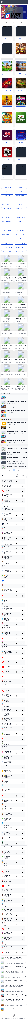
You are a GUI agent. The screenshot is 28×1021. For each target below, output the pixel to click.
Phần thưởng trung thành (21, 238)
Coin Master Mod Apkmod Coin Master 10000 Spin (16, 428)
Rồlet (7, 191)
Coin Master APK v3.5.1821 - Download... (7, 614)
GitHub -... (7, 523)
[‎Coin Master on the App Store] (3, 458)
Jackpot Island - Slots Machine (21, 177)
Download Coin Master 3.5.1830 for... (7, 548)
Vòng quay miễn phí (7, 234)
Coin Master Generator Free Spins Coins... (7, 695)
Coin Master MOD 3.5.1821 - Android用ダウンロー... (8, 900)
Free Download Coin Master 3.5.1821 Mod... (7, 767)
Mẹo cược (20, 226)
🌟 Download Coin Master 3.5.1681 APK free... (8, 776)
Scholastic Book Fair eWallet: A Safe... (7, 748)
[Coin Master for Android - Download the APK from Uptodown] (3, 415)
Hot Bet (7, 56)
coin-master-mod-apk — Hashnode (8, 910)
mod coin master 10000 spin (21, 251)
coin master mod (7, 247)
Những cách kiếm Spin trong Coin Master (8, 752)
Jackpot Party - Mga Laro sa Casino (8, 177)
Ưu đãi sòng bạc (7, 208)
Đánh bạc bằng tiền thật (21, 243)
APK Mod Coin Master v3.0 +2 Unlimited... (7, 857)
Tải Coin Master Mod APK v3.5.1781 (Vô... (8, 814)
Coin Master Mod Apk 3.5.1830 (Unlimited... (8, 757)
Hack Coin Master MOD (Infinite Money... (8, 519)
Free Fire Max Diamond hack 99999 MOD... (7, 714)
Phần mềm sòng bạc (7, 238)
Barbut (7, 142)
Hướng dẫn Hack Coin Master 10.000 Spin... (8, 590)
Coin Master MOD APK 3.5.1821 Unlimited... (8, 829)
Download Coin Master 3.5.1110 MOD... (7, 876)
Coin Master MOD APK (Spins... (8, 733)
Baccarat (20, 142)
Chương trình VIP (20, 208)
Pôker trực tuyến (7, 226)
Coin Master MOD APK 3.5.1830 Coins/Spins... (8, 557)
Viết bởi (7, 580)
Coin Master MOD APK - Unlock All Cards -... (8, 624)
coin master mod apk (7, 251)
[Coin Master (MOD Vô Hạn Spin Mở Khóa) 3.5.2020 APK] (3, 441)
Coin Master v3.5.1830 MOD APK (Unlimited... (8, 786)
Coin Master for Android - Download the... (7, 500)
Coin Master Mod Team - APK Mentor (8, 481)
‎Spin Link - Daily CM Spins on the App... (7, 819)
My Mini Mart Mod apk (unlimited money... (8, 643)
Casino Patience (21, 125)
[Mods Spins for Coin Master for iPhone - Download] (3, 436)
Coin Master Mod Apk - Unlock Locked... (8, 533)
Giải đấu (21, 221)
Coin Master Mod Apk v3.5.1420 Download (8, 495)
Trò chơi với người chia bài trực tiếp (21, 195)
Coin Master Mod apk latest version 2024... (8, 681)
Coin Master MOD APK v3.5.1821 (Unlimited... (8, 700)
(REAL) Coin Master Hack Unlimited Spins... (8, 629)
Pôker (20, 191)
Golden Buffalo (7, 38)
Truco (20, 38)
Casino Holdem (7, 159)
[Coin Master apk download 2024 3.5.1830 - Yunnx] (3, 411)
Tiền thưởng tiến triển (7, 200)
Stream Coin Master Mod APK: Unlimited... (8, 586)
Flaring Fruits (7, 90)
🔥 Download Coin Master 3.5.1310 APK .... (8, 576)
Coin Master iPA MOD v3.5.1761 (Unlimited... (7, 743)
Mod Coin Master (10, 398)
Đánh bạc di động (7, 213)
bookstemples (7, 125)
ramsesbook (7, 107)
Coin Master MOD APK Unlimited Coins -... (8, 505)
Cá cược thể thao (20, 200)
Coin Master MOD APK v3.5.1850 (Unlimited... (8, 938)
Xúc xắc (21, 204)
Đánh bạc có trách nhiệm (21, 213)
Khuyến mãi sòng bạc (21, 230)
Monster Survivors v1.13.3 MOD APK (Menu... (8, 843)
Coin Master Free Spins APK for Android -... (8, 648)
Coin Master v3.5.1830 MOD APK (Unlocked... (8, 824)
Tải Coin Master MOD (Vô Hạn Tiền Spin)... (8, 790)
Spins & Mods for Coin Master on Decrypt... (8, 514)
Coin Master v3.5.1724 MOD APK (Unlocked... (8, 571)
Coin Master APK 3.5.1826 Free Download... (7, 552)
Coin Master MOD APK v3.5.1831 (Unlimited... (8, 562)
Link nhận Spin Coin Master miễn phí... (8, 914)
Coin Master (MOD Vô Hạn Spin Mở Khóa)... (8, 781)
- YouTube (7, 490)
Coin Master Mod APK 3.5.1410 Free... (8, 686)
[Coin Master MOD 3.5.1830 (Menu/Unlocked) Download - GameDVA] (3, 397)
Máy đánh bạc (7, 187)
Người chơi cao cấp (7, 217)
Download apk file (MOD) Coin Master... (8, 605)
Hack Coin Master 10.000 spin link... (8, 838)
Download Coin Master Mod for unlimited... (7, 705)
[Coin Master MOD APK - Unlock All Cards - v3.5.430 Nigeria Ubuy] (3, 406)
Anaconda (20, 90)
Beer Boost (21, 56)
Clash (20, 73)
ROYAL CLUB (20, 159)
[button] (12, 470)
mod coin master (20, 247)
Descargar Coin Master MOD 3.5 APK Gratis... (7, 633)
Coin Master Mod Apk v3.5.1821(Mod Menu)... (8, 800)
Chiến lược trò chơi (7, 221)
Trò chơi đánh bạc (20, 182)
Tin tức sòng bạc (7, 243)
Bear (7, 73)
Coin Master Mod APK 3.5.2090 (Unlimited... (8, 895)
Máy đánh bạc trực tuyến (7, 204)
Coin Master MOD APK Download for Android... (8, 600)
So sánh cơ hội (7, 230)
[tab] (2, 22)
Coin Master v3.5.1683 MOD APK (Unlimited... (8, 510)
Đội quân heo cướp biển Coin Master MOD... (8, 610)
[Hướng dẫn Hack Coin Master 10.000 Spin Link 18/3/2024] (3, 427)
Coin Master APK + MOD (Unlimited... (8, 486)
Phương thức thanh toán (21, 234)
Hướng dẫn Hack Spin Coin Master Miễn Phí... (8, 652)
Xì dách (21, 187)
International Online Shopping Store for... (8, 771)
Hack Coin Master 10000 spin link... (8, 762)
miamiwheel (21, 107)
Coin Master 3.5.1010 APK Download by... (7, 833)
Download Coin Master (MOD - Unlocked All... (7, 529)
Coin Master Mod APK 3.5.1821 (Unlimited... (8, 619)
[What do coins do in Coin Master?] (3, 449)
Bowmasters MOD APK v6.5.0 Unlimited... (8, 848)
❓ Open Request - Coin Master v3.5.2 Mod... (8, 924)
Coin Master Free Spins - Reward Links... (8, 890)
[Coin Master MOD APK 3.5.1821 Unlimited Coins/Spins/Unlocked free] (3, 453)
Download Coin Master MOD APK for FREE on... (8, 567)
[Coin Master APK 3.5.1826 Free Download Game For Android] (3, 462)
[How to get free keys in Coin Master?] (3, 432)
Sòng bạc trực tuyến (7, 182)
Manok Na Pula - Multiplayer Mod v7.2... (7, 805)
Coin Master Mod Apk (11, 403)
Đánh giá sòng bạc (20, 217)
